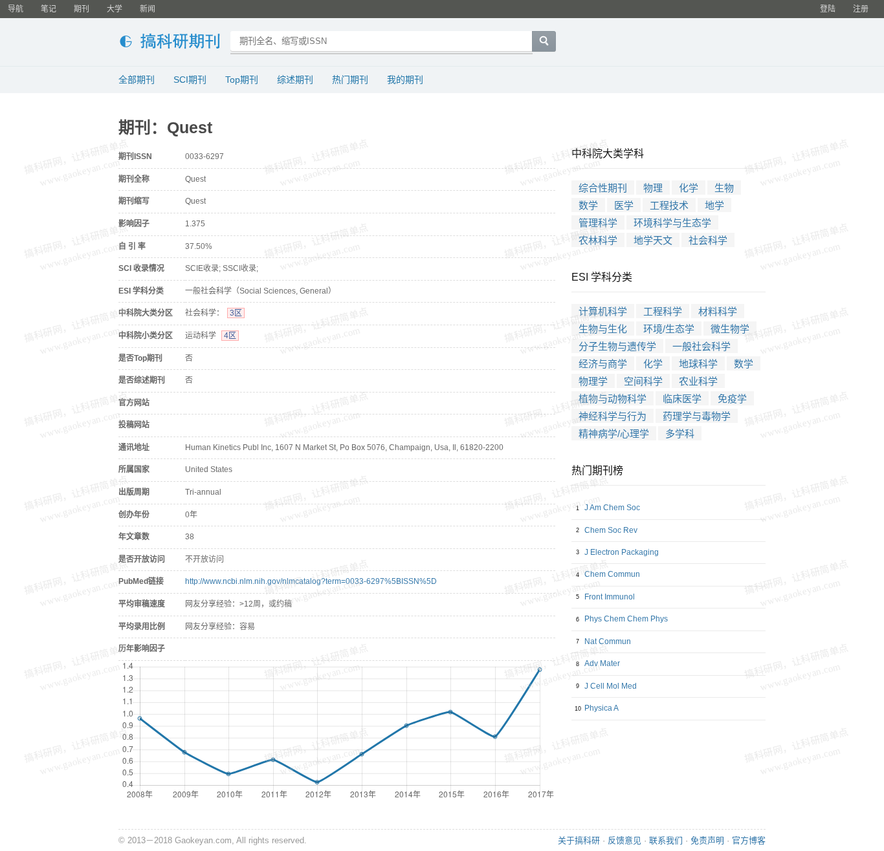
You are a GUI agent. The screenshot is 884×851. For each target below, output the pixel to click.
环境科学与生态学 (672, 222)
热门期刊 (350, 79)
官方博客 (749, 840)
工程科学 (662, 311)
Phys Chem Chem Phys (626, 618)
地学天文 (653, 240)
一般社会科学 (701, 346)
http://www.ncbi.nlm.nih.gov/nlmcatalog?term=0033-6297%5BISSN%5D (311, 581)
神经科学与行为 (612, 416)
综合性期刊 (603, 187)
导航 (15, 9)
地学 (714, 205)
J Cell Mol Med (610, 686)
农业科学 (698, 381)
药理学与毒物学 (697, 416)
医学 (624, 205)
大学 (114, 9)
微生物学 (730, 328)
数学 (588, 205)
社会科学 (708, 240)
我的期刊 (405, 79)
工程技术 (669, 205)
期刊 (81, 9)
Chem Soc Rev (610, 530)
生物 (724, 187)
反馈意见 (624, 840)
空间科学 (643, 381)
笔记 (48, 9)
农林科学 (598, 240)
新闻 (147, 9)
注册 (860, 9)
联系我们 (666, 840)
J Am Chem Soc (612, 507)
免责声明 (707, 840)
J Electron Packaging (621, 552)
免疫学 (732, 398)
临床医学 (682, 398)
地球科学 (698, 363)
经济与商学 (603, 363)
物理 (653, 187)
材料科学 (717, 311)
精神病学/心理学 (614, 433)
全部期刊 (136, 79)
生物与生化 (603, 328)
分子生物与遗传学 (617, 346)
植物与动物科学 (612, 398)
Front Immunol (609, 596)
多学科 (679, 433)
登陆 (827, 9)
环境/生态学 (668, 328)
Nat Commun (607, 641)
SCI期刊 (189, 79)
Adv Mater (602, 663)
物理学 (593, 381)
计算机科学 (603, 311)
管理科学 (598, 222)
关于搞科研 (579, 840)
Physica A (601, 708)
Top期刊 (241, 79)
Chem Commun (612, 574)
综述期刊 (295, 79)
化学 (688, 187)
